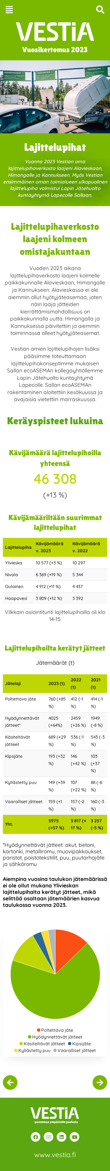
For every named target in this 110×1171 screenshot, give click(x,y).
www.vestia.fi (55, 1154)
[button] (27, 10)
